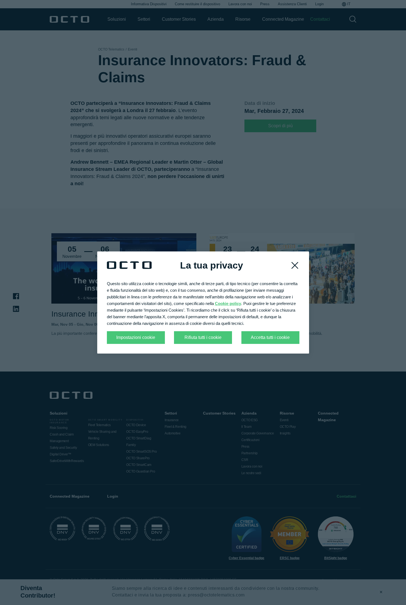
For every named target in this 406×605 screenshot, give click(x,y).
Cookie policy (228, 303)
